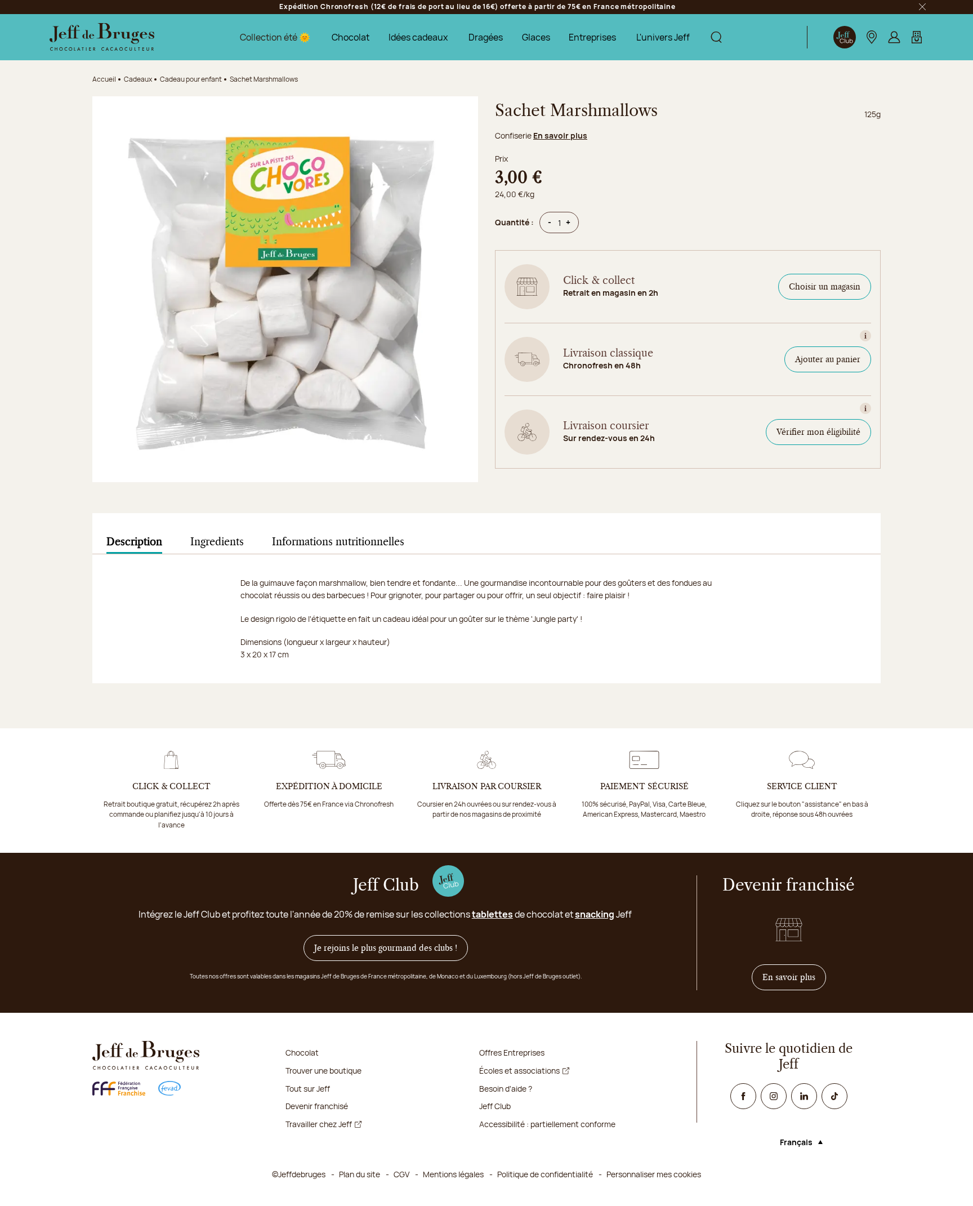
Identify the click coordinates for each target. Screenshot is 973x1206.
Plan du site (359, 1174)
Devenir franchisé (316, 1106)
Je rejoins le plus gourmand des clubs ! (385, 948)
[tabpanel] (486, 630)
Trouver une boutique (323, 1070)
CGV (401, 1174)
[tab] (134, 542)
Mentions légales (453, 1174)
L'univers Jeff (663, 37)
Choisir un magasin (824, 287)
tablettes (492, 914)
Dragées (485, 37)
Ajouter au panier (827, 359)
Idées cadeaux (418, 37)
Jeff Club (495, 1106)
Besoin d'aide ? (505, 1088)
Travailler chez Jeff (318, 1124)
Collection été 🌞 (275, 37)
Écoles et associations (519, 1070)
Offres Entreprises (511, 1052)
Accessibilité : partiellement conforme (547, 1124)
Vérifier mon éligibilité (818, 432)
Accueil (104, 79)
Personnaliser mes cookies (653, 1174)
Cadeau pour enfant (191, 79)
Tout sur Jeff (307, 1088)
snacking (594, 914)
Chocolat (350, 37)
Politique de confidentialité (545, 1174)
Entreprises (592, 37)
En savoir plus (560, 135)
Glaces (536, 37)
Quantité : (514, 222)
